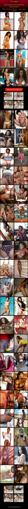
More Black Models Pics (14, 89)
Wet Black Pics (14, 7)
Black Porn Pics (9, 5)
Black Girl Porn (19, 5)
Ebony (14, 2)
